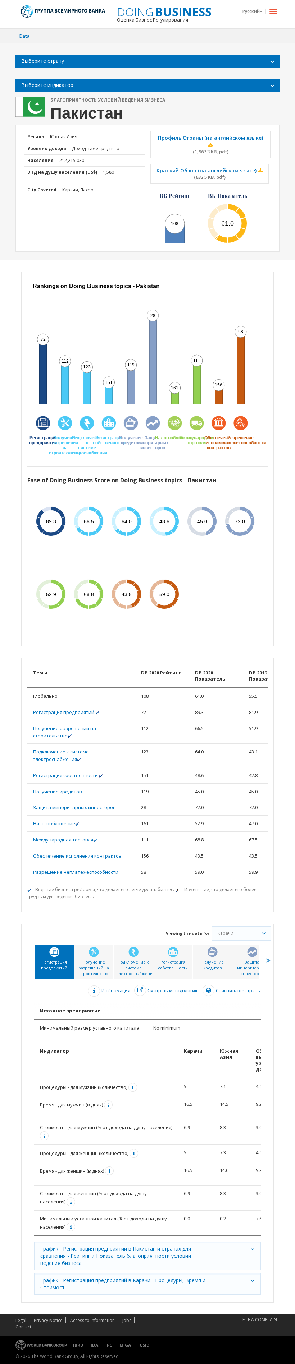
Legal (20, 1320)
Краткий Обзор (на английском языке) (207, 173)
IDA (94, 1345)
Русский (251, 11)
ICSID (144, 1345)
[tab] (54, 961)
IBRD (78, 1345)
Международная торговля (63, 839)
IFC (108, 1345)
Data (24, 36)
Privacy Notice (48, 1320)
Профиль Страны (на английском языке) (210, 144)
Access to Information (92, 1320)
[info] (133, 1087)
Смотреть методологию (173, 991)
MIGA (125, 1345)
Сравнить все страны (238, 991)
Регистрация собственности (66, 775)
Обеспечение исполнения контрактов (77, 856)
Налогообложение (54, 823)
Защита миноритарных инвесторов (74, 807)
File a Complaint (261, 1320)
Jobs (126, 1320)
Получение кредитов (57, 791)
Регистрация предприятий (64, 712)
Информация (115, 991)
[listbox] (147, 61)
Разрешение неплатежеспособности (75, 872)
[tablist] (147, 1123)
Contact (23, 1327)
